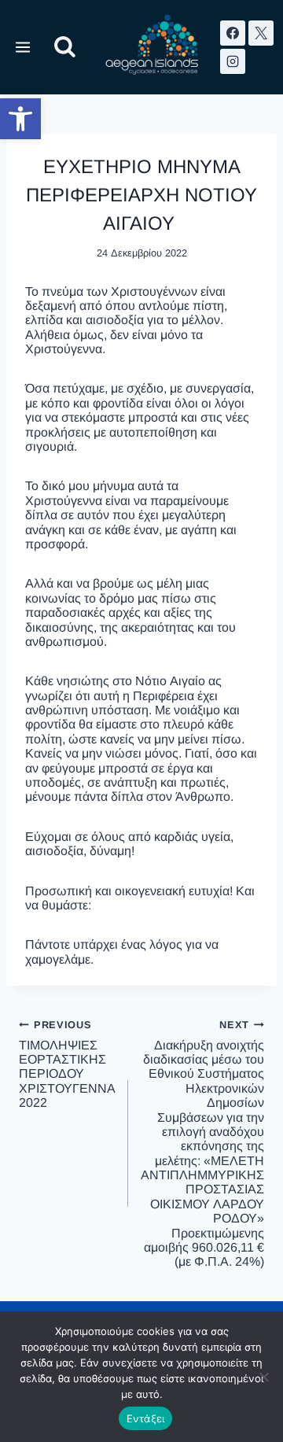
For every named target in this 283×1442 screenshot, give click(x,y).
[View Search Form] (64, 47)
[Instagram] (232, 61)
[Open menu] (23, 47)
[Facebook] (232, 33)
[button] (20, 118)
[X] (261, 33)
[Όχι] (263, 1377)
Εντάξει (146, 1418)
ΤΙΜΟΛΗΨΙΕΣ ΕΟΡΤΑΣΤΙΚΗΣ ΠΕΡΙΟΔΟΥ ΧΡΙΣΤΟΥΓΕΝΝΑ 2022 (67, 1064)
